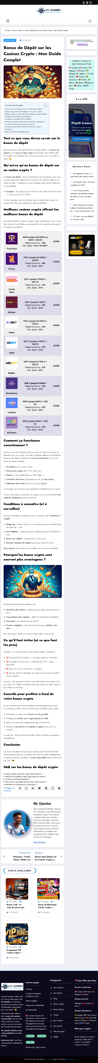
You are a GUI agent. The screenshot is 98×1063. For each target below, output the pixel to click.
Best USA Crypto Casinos (36, 1047)
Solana (77, 1042)
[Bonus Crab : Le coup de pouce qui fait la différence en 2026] (17, 889)
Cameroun (73, 79)
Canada (74, 67)
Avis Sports (57, 993)
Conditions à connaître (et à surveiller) (18, 119)
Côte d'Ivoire (91, 1015)
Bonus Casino (10, 40)
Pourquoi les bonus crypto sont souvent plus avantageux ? (25, 122)
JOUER (56, 241)
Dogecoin (78, 1039)
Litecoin (91, 1037)
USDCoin (85, 1045)
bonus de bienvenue (40, 458)
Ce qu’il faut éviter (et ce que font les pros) (19, 124)
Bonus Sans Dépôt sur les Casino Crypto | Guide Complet (46, 858)
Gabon (71, 82)
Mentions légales (31, 1001)
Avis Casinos (58, 987)
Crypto (56, 1015)
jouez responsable (38, 757)
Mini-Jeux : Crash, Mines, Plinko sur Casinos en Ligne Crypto (22, 858)
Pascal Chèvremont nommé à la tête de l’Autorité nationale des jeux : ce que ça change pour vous (82, 208)
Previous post (25, 853)
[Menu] (8, 21)
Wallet (55, 1036)
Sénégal (72, 73)
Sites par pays (59, 1031)
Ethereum (84, 1037)
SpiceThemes (69, 1059)
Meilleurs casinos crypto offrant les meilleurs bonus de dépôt (26, 114)
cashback (49, 625)
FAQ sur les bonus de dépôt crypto (17, 132)
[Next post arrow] (61, 856)
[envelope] (39, 788)
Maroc (79, 85)
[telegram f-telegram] (87, 2)
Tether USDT (87, 1039)
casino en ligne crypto (24, 153)
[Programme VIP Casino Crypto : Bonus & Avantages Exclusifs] (17, 934)
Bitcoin (77, 1037)
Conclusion (9, 129)
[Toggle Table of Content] (44, 106)
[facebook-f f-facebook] (83, 2)
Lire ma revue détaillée (82, 139)
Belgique (72, 70)
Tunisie (81, 76)
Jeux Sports (57, 1026)
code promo (48, 479)
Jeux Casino (58, 1020)
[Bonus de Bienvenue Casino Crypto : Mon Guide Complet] (48, 889)
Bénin (80, 82)
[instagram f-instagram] (90, 2)
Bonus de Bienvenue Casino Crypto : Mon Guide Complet (47, 906)
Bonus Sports (58, 1009)
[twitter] (26, 788)
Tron (82, 1042)
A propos (29, 989)
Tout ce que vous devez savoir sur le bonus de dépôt (23, 109)
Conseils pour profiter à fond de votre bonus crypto (23, 127)
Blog (55, 998)
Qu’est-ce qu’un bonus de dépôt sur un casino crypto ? (24, 111)
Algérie (82, 73)
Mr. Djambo (42, 803)
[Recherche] (90, 21)
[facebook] (20, 788)
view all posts (39, 842)
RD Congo (85, 1023)
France (84, 67)
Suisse (81, 70)
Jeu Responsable (31, 1010)
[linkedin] (32, 788)
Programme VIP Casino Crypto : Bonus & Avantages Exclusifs (15, 951)
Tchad (83, 79)
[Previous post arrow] (4, 856)
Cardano (78, 1045)
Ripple (88, 1042)
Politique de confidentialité (35, 1005)
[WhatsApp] (52, 788)
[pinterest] (46, 788)
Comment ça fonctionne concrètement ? (18, 116)
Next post (39, 853)
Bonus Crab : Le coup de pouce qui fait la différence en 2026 (16, 906)
